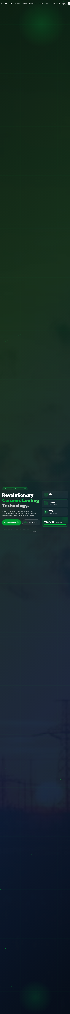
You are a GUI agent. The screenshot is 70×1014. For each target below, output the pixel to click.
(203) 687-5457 (64, 3)
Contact (53, 3)
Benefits (25, 3)
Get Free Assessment (10, 522)
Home (10, 3)
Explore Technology (32, 522)
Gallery (47, 3)
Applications (32, 3)
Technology (17, 3)
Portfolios (41, 3)
